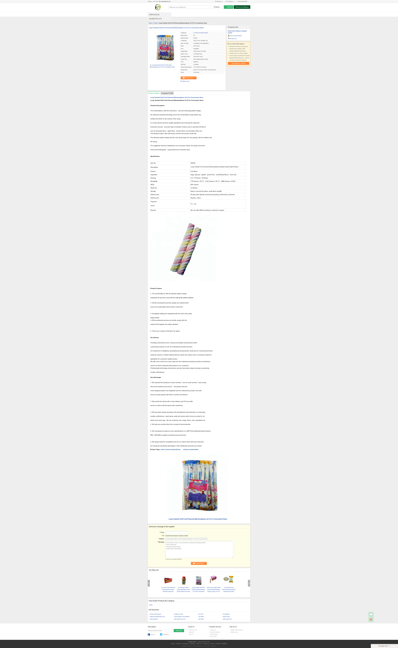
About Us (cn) (193, 630)
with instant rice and (179, 619)
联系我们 (224, 643)
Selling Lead (234, 632)
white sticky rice (227, 619)
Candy (155, 23)
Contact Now (189, 78)
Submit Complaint (215, 632)
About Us (191, 632)
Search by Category (242, 7)
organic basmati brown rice (157, 616)
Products (178, 643)
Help (212, 643)
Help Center (213, 636)
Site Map (192, 643)
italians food (226, 616)
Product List (233, 38)
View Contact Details (236, 35)
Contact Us (213, 630)
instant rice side (178, 614)
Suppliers (185, 643)
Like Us (153, 634)
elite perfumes (154, 619)
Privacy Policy (214, 634)
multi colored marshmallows (171, 449)
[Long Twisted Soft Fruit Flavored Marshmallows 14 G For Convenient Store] (164, 62)
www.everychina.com (203, 642)
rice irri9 (200, 614)
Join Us (191, 634)
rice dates (201, 616)
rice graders (226, 614)
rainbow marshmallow (190, 449)
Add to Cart (185, 81)
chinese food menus (155, 614)
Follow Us (166, 634)
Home (150, 23)
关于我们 (217, 643)
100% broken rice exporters (182, 616)
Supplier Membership (237, 630)
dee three (201, 619)
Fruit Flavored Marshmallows (201, 32)
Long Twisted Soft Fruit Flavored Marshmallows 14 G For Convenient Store (176, 28)
